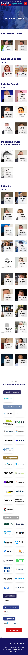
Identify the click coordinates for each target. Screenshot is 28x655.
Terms (17, 651)
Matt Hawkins (22, 246)
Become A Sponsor (14, 630)
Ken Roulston (22, 128)
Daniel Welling (8, 128)
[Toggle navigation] (25, 3)
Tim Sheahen (22, 327)
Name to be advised (8, 262)
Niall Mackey (8, 229)
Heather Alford (22, 95)
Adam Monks (8, 170)
